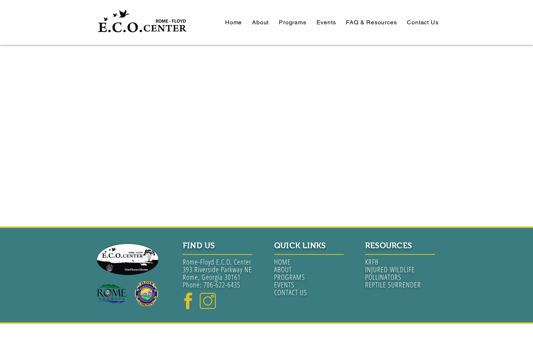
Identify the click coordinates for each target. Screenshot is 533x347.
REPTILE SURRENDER (393, 285)
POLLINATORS (383, 277)
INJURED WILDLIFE (390, 269)
